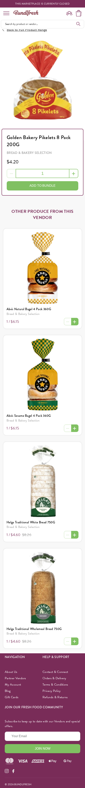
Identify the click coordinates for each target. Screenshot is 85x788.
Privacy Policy (51, 691)
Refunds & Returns (55, 697)
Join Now (42, 748)
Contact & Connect (55, 672)
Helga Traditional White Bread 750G (31, 522)
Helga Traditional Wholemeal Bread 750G (34, 629)
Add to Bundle (42, 185)
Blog (7, 691)
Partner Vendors (15, 678)
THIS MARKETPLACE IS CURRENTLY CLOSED (42, 4)
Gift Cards (11, 697)
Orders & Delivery (54, 678)
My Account (13, 684)
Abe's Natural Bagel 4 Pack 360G (29, 309)
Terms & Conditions (55, 684)
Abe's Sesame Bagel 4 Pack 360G (29, 415)
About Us (11, 672)
